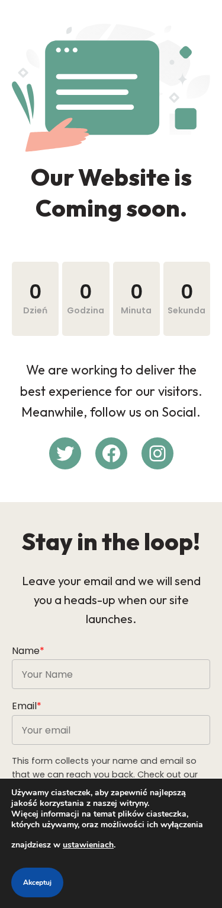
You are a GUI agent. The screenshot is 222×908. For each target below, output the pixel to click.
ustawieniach (88, 844)
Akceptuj (37, 882)
